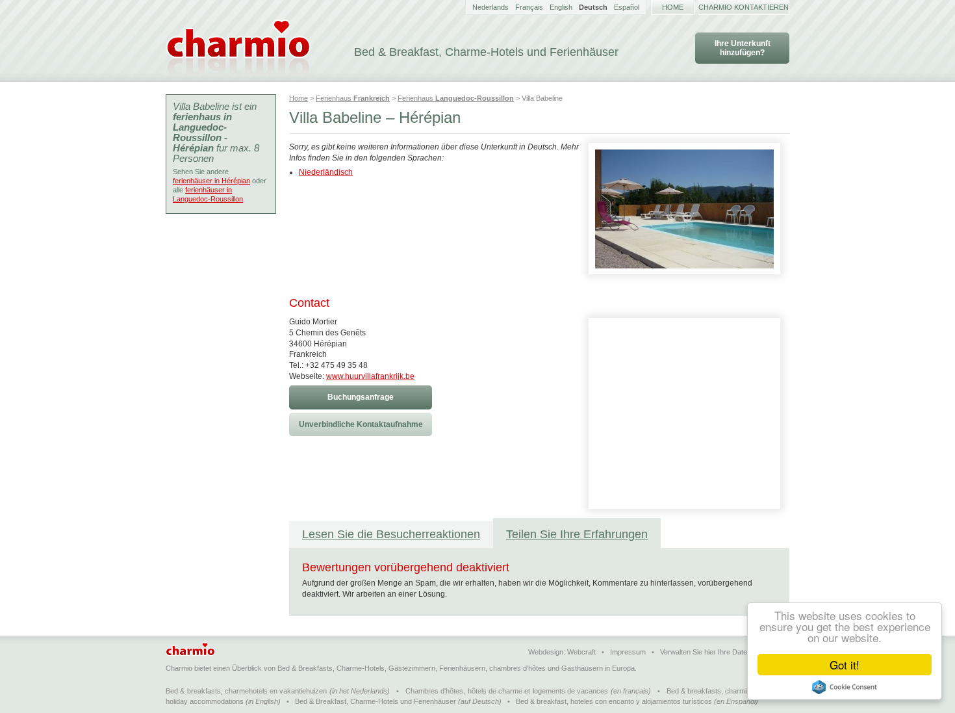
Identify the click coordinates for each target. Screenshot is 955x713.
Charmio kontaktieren (743, 7)
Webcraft (581, 652)
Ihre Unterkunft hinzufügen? (742, 48)
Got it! (845, 664)
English (561, 7)
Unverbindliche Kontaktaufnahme (361, 424)
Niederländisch (326, 172)
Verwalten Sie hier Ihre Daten (705, 652)
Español (626, 7)
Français (529, 7)
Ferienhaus (353, 98)
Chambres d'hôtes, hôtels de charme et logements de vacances (506, 691)
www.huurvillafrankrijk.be (370, 376)
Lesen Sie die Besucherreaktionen (391, 534)
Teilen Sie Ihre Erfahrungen (577, 534)
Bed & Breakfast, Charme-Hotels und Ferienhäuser (375, 701)
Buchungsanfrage (360, 397)
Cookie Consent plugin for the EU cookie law (844, 687)
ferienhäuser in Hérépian (211, 181)
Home (672, 7)
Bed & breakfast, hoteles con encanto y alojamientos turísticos (614, 701)
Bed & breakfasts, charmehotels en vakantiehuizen (246, 691)
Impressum (628, 652)
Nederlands (490, 7)
